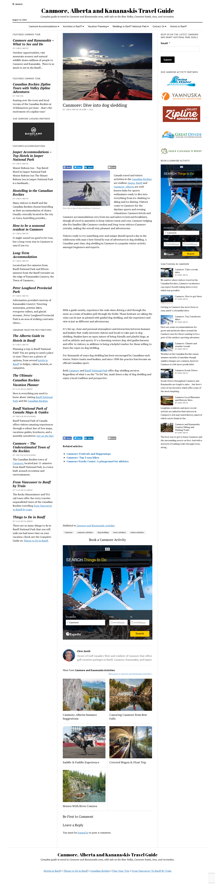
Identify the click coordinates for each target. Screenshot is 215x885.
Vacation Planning (97, 26)
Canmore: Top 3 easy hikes (83, 457)
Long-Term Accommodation (25, 255)
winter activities (137, 532)
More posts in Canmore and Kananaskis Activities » (130, 674)
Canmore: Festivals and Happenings (89, 453)
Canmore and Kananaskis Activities (95, 525)
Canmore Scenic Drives (186, 370)
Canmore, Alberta (124, 186)
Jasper (131, 183)
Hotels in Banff (178, 26)
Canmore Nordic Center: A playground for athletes (98, 461)
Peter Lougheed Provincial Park (32, 290)
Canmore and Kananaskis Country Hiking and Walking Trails (187, 427)
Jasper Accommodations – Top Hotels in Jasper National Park (32, 155)
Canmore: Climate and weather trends (186, 345)
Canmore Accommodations (43, 26)
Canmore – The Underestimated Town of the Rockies (31, 447)
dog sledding (103, 532)
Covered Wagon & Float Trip (127, 762)
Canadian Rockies (26, 380)
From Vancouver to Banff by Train (32, 484)
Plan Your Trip (120, 871)
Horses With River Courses (80, 806)
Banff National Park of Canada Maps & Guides (30, 410)
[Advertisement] (107, 139)
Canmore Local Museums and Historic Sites (187, 399)
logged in (83, 832)
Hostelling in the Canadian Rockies (33, 192)
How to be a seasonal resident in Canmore (29, 227)
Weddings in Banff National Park (130, 26)
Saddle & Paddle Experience (81, 762)
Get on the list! (45, 436)
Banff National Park (96, 370)
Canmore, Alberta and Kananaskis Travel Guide (107, 11)
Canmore (18, 463)
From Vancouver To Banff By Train (151, 871)
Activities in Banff (72, 26)
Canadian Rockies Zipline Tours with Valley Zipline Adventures (32, 88)
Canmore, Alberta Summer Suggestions (80, 716)
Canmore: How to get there (188, 296)
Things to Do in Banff (29, 517)
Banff (139, 183)
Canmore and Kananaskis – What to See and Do (33, 42)
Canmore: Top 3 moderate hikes (188, 318)
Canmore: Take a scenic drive (186, 271)
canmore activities (85, 532)
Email (165, 43)
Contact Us (158, 26)
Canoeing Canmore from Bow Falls (128, 716)
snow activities (119, 532)
